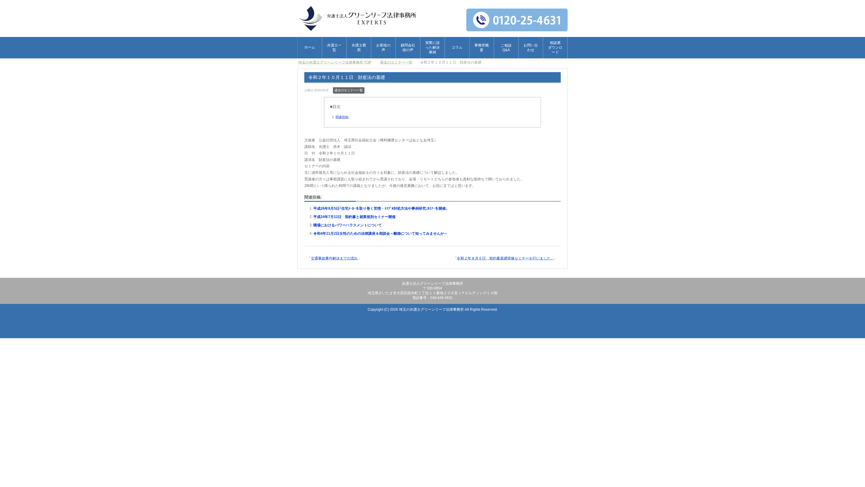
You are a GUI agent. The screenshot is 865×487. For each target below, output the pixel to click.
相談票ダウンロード (555, 47)
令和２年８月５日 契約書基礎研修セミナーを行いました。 (505, 258)
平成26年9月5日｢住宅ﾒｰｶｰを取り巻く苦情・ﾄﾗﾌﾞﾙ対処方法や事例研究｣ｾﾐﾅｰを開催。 (381, 208)
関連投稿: (342, 117)
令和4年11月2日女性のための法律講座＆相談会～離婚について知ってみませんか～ (380, 233)
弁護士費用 (359, 47)
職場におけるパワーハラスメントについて (347, 225)
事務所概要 (481, 47)
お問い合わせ (531, 47)
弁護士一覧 (334, 47)
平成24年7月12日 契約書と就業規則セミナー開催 (354, 217)
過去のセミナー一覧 (349, 90)
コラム (457, 47)
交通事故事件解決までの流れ (334, 258)
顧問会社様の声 (408, 47)
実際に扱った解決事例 (432, 47)
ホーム (309, 47)
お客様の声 (383, 47)
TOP (334, 62)
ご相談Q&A (506, 48)
